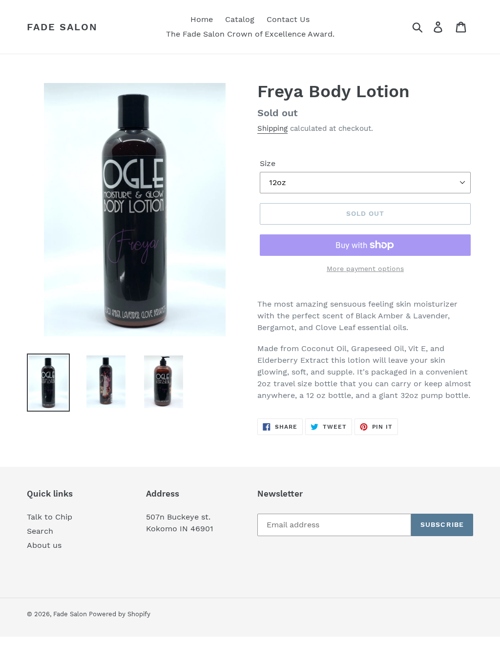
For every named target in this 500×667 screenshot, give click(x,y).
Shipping (272, 128)
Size (267, 163)
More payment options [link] (365, 268)
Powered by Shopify (119, 614)
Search (40, 531)
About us (44, 545)
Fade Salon (62, 27)
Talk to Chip (49, 516)
